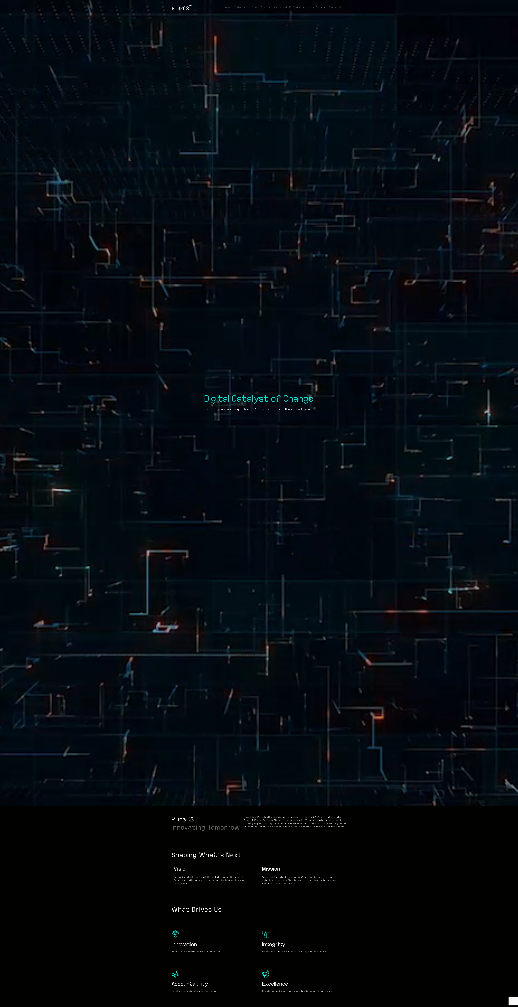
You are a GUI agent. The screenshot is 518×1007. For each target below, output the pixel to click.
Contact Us (335, 7)
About (229, 7)
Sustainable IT (283, 7)
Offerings (242, 7)
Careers (320, 7)
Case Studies (262, 7)
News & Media (304, 7)
